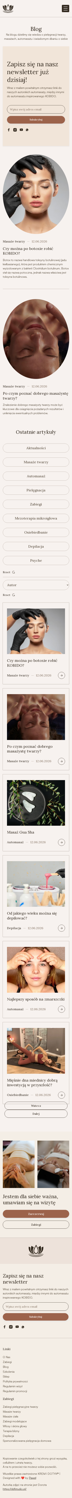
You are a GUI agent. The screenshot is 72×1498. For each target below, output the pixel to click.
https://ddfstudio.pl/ (15, 1489)
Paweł (32, 1478)
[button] (65, 8)
